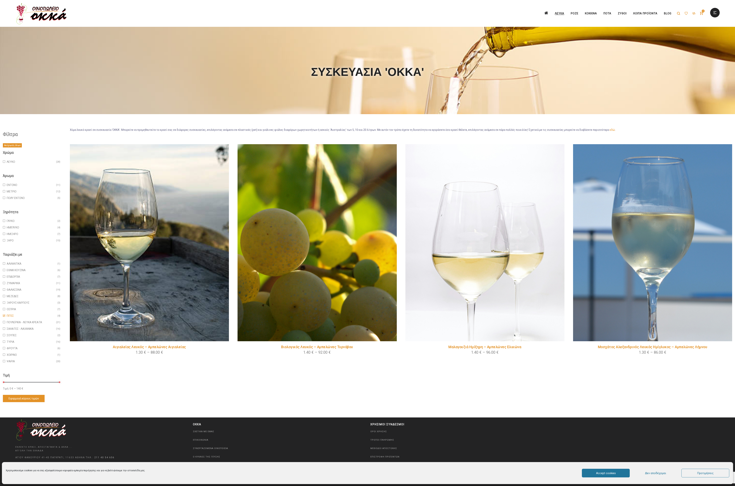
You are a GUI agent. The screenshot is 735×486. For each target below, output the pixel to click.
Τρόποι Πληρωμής (382, 440)
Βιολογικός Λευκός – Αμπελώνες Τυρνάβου (317, 347)
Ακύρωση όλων (12, 145)
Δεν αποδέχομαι (655, 473)
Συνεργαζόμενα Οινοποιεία (210, 448)
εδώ (612, 129)
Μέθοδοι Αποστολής (383, 448)
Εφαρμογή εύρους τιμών (24, 398)
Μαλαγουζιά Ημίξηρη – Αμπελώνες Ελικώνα (484, 347)
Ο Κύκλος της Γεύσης (206, 457)
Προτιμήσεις (705, 473)
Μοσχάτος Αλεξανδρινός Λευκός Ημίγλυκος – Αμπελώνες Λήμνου (652, 347)
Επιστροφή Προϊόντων (384, 457)
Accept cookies (606, 473)
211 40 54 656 (104, 457)
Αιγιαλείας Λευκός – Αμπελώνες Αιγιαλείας (149, 347)
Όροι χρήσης (378, 431)
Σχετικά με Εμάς (203, 431)
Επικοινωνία (200, 440)
